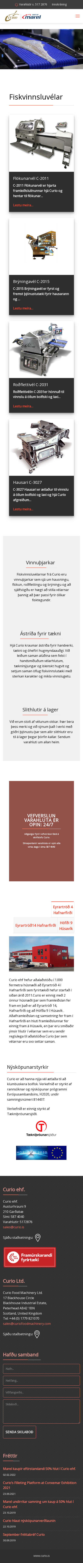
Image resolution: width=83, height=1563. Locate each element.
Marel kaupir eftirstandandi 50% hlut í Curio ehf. (39, 1468)
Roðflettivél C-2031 (30, 384)
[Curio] (23, 16)
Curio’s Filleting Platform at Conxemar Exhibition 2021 (39, 1485)
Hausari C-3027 (27, 482)
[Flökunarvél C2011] (41, 143)
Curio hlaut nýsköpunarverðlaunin (29, 1520)
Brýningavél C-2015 (31, 281)
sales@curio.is (13, 1227)
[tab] (62, 909)
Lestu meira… (23, 205)
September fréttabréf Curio (24, 1534)
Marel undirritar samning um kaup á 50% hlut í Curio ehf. (38, 1504)
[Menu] (77, 16)
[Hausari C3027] (41, 447)
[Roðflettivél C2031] (41, 349)
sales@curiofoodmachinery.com (27, 1323)
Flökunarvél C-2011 (31, 178)
